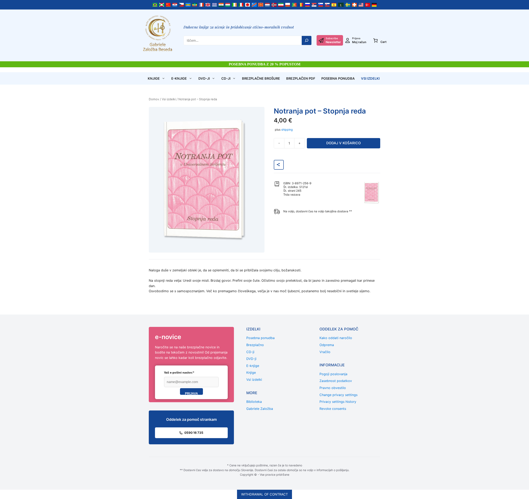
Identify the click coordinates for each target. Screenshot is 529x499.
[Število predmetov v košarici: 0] (375, 40)
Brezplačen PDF (300, 78)
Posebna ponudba (338, 78)
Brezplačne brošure (261, 78)
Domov (154, 99)
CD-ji (225, 78)
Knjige (154, 78)
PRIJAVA (191, 393)
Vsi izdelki (370, 78)
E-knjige (179, 78)
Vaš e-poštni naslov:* (179, 372)
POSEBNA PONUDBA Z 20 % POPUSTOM (264, 64)
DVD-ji (204, 78)
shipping (287, 129)
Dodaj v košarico (343, 143)
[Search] (307, 40)
